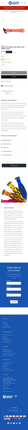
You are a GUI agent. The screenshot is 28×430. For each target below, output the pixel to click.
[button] (2, 3)
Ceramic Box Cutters (7, 362)
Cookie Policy (6, 338)
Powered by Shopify (18, 428)
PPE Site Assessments (8, 351)
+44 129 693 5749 (9, 377)
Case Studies (6, 325)
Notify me (14, 76)
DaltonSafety (11, 428)
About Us (5, 321)
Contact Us (5, 323)
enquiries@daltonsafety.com (9, 379)
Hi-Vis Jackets (6, 368)
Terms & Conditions (7, 340)
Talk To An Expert (7, 381)
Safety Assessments (7, 349)
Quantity (3, 64)
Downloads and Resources (9, 353)
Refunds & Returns (7, 334)
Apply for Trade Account (8, 355)
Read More (7, 93)
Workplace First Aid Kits (8, 370)
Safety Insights (6, 342)
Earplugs (5, 366)
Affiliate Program (7, 327)
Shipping (5, 336)
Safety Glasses (6, 364)
